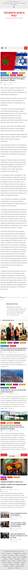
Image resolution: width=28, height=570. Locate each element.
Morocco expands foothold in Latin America (18, 514)
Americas (3, 73)
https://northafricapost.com (13, 315)
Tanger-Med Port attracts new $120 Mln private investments (13, 391)
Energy (3, 423)
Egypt (14, 557)
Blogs (17, 555)
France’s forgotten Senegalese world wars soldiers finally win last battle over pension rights (5, 455)
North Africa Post (12, 304)
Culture (24, 561)
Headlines (22, 73)
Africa (2, 384)
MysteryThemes (20, 551)
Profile (22, 564)
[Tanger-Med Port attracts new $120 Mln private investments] (14, 375)
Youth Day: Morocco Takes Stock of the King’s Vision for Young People (18, 524)
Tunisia (11, 559)
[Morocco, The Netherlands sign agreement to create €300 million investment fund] (14, 332)
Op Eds (17, 564)
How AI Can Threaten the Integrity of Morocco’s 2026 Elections (18, 535)
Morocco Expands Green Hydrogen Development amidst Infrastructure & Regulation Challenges (12, 427)
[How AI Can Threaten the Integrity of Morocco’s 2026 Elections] (5, 535)
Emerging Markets (17, 553)
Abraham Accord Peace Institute (12, 297)
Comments (22, 555)
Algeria (9, 557)
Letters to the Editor (19, 566)
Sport (4, 562)
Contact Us (14, 5)
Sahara (2, 299)
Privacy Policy (16, 3)
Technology (16, 562)
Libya (19, 557)
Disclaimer (23, 3)
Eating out (10, 562)
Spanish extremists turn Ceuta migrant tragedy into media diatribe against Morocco (13, 484)
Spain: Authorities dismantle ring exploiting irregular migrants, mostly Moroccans (24, 455)
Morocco (13, 75)
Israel (21, 297)
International (4, 75)
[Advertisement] (14, 33)
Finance (16, 342)
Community (11, 555)
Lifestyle (19, 561)
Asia (9, 73)
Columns (15, 73)
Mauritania (24, 557)
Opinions (20, 75)
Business (3, 342)
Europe (10, 342)
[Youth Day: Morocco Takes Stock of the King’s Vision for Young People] (5, 524)
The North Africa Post (7, 3)
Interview (6, 566)
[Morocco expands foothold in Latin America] (5, 515)
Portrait (11, 566)
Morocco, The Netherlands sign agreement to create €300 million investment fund (14, 349)
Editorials (12, 564)
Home (3, 553)
